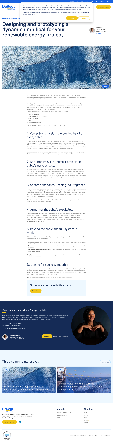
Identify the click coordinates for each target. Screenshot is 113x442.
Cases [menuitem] (85, 412)
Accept (72, 18)
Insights (81, 1)
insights (4, 18)
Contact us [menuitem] (86, 422)
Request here (36, 291)
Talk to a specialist (103, 7)
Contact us (108, 1)
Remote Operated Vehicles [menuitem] (63, 412)
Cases (77, 1)
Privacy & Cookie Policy (95, 436)
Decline (84, 18)
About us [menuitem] (86, 417)
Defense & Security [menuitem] (61, 415)
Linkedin (98, 33)
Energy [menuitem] (58, 417)
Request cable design (99, 1)
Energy (106, 86)
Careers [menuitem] (86, 420)
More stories (105, 362)
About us (72, 1)
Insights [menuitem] (86, 415)
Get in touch (47, 336)
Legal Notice (106, 436)
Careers (91, 1)
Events (86, 1)
